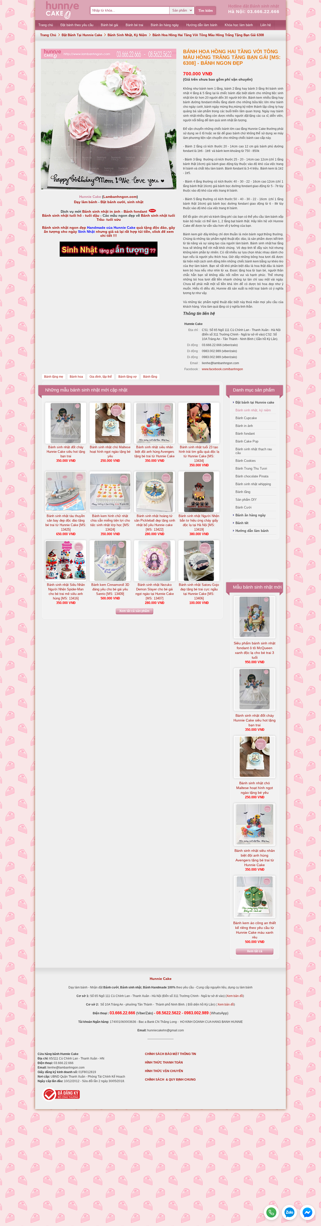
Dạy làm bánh (85, 202)
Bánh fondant (135, 211)
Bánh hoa (76, 376)
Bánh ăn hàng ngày (250, 515)
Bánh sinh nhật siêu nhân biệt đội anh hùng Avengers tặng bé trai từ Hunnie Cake (154, 451)
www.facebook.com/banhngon (222, 369)
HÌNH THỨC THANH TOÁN (164, 1062)
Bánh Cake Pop (246, 441)
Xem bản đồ (234, 996)
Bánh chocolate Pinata (251, 476)
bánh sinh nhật (85, 390)
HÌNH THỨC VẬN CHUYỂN (164, 1071)
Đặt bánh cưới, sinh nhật (122, 202)
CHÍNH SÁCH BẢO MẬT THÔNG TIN (170, 1054)
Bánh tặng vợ (127, 376)
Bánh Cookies (245, 461)
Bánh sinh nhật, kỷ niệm (127, 35)
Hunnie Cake (161, 979)
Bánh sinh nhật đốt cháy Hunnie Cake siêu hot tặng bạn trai (66, 451)
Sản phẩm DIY (246, 499)
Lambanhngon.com (120, 197)
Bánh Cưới (243, 507)
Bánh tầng (150, 376)
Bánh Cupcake (246, 418)
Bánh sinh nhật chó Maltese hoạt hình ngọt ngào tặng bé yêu (110, 451)
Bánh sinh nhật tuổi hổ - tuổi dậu (70, 215)
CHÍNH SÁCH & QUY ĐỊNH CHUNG (170, 1079)
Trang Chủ (48, 35)
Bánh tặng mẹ (53, 376)
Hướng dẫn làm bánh (252, 531)
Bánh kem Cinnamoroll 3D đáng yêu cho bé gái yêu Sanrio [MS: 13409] (110, 589)
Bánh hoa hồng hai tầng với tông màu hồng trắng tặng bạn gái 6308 (208, 35)
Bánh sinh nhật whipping (253, 484)
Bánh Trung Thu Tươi (251, 468)
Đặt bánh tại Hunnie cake (82, 35)
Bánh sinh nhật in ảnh (101, 211)
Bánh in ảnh (244, 426)
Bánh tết (241, 523)
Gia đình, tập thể (101, 376)
